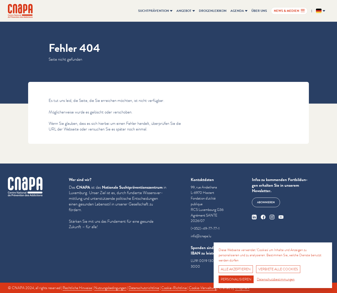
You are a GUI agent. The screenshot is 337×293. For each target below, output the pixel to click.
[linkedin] (254, 217)
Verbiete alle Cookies (278, 269)
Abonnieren (266, 202)
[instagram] (272, 217)
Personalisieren (236, 279)
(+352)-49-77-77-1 (205, 228)
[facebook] (263, 217)
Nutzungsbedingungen (110, 288)
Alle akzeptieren (236, 269)
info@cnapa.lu (201, 236)
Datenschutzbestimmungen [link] (276, 279)
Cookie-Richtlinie (174, 288)
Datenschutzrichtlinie (144, 288)
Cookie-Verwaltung (203, 288)
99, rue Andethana (204, 187)
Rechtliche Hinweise (77, 288)
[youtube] (281, 217)
